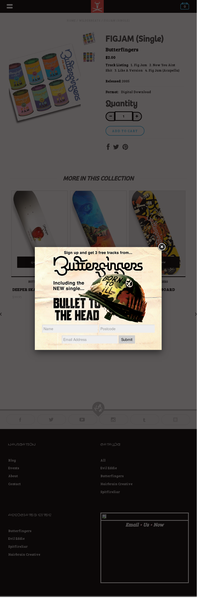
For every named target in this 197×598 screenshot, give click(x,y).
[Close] (161, 247)
